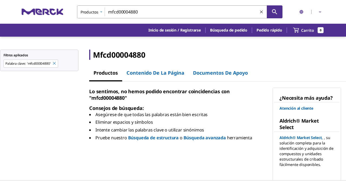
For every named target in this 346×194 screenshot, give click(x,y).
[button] (174, 30)
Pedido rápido (269, 30)
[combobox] (179, 11)
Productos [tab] (106, 73)
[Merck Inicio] (42, 12)
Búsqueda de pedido (228, 30)
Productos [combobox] (89, 12)
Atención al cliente (296, 108)
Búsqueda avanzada (205, 138)
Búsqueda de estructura (153, 138)
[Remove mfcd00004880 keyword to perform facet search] (54, 63)
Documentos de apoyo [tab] (220, 73)
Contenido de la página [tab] (155, 73)
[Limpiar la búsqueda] (261, 12)
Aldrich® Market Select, (301, 137)
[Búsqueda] (274, 11)
